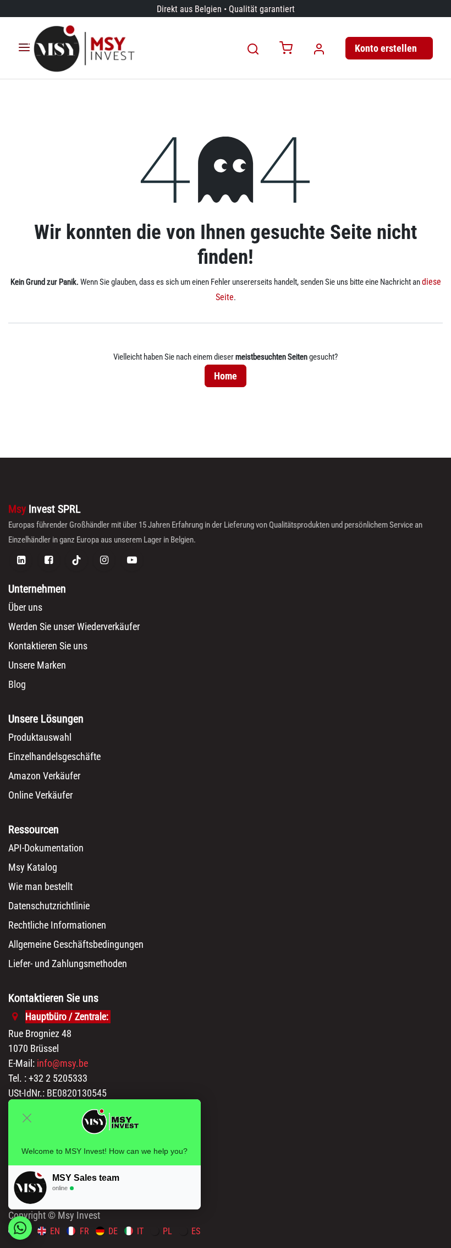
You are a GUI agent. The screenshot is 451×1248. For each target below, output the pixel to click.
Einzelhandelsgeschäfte (54, 756)
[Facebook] (49, 560)
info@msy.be (62, 1063)
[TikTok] (76, 560)
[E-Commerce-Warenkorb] (286, 48)
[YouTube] (132, 560)
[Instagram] (104, 560)
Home (225, 376)
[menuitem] (48, 1231)
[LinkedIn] (21, 560)
